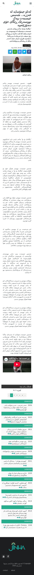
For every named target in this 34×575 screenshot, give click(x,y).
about (13, 570)
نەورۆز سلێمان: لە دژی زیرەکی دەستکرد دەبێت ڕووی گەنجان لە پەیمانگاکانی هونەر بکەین (16, 432)
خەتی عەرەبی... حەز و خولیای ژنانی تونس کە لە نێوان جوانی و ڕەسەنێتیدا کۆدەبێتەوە (15, 407)
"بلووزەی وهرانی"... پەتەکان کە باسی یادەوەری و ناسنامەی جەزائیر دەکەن (15, 462)
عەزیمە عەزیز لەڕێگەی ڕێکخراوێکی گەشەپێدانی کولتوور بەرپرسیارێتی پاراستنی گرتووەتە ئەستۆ (15, 419)
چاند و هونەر (26, 45)
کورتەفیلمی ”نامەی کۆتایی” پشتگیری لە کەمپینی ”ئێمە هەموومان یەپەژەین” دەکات (14, 485)
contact (5, 570)
